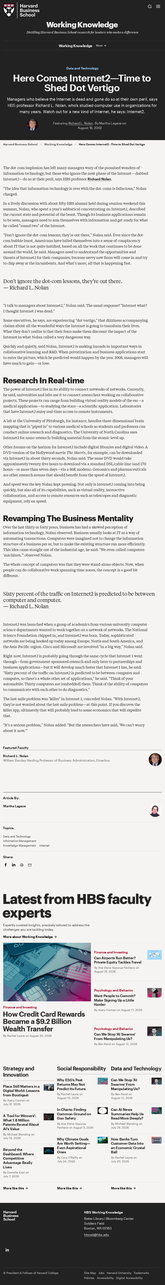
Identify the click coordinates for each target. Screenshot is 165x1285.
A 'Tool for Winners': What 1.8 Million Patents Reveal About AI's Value (21, 1122)
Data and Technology (82, 68)
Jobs (101, 1273)
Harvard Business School (20, 144)
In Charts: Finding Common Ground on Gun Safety (74, 1113)
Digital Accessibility (129, 1278)
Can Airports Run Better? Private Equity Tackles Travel (117, 960)
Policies (89, 1278)
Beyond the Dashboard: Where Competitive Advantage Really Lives (18, 1158)
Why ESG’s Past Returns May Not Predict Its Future (71, 1084)
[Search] (150, 6)
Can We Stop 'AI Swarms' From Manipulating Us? (114, 1036)
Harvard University (119, 1273)
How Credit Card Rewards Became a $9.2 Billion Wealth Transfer (44, 1021)
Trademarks (141, 1273)
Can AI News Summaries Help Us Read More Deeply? (127, 1113)
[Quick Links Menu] (158, 6)
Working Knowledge (82, 24)
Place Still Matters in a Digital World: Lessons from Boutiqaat (21, 1090)
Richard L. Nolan (80, 123)
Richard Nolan (99, 179)
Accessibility (105, 1278)
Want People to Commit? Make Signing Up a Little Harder (114, 999)
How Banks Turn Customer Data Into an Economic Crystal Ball (128, 1145)
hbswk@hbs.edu (96, 1234)
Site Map (90, 1273)
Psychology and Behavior (113, 990)
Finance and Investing (20, 1007)
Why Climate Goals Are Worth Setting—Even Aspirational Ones (73, 1145)
